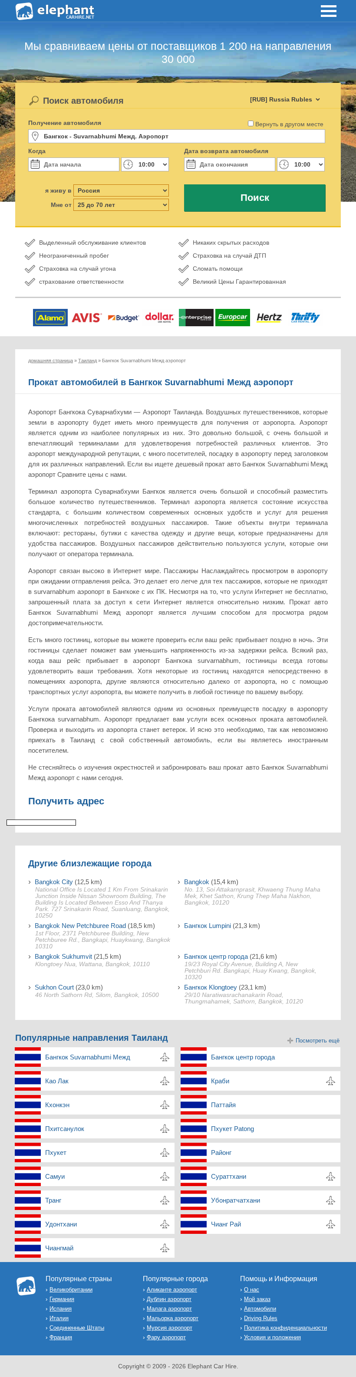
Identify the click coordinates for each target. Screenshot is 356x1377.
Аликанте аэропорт (172, 1289)
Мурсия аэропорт (169, 1328)
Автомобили (260, 1308)
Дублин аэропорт (169, 1299)
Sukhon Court (54, 987)
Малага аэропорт (169, 1308)
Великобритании (70, 1289)
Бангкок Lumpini (207, 925)
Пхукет (55, 1152)
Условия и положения (272, 1337)
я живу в (58, 190)
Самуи (55, 1176)
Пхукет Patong (232, 1128)
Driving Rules (260, 1318)
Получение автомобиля (64, 122)
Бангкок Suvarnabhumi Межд (87, 1057)
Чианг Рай (226, 1224)
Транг (53, 1200)
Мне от (61, 204)
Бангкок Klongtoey (210, 987)
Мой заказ (257, 1299)
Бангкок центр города (216, 956)
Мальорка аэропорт (172, 1318)
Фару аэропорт (166, 1337)
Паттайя (223, 1104)
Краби (220, 1081)
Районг (221, 1152)
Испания (60, 1308)
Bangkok (196, 881)
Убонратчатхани (235, 1200)
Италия (59, 1318)
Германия (61, 1299)
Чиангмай (59, 1248)
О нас (251, 1289)
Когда (37, 151)
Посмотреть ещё (318, 1040)
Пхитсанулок (64, 1128)
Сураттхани (228, 1176)
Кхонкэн (57, 1104)
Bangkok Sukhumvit (63, 956)
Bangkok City (54, 881)
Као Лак (57, 1081)
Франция (60, 1337)
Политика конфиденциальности (285, 1328)
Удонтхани (61, 1224)
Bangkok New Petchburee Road (80, 925)
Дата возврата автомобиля (226, 151)
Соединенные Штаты (76, 1328)
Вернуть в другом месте (289, 124)
